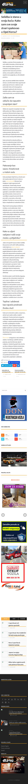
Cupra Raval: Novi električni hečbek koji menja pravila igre (15, 734)
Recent (14, 618)
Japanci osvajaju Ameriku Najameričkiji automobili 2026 (16, 654)
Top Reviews (22, 618)
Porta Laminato (5, 748)
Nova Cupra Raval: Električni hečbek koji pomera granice (15, 645)
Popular (5, 618)
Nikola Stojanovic (16, 36)
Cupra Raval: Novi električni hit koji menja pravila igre (17, 634)
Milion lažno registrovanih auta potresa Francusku (17, 663)
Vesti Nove (11, 721)
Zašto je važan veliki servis (17, 722)
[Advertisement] (12, 604)
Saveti (3, 750)
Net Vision (18, 780)
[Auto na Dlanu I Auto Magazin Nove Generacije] (9, 4)
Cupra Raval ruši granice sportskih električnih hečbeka (15, 625)
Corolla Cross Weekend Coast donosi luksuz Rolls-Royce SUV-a (16, 713)
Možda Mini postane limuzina (14, 457)
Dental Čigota (5, 746)
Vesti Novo (11, 710)
